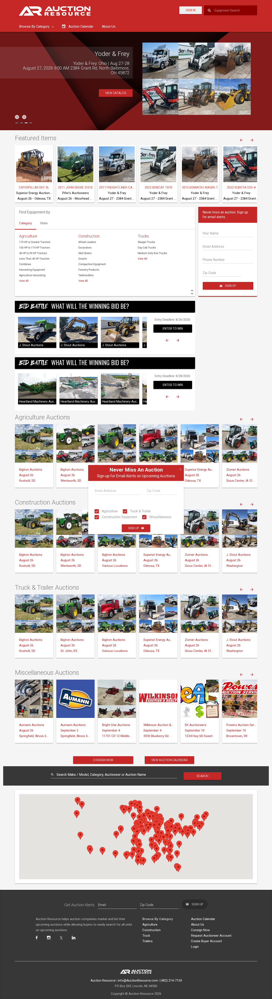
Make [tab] (44, 223)
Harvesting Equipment (32, 269)
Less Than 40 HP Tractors (34, 258)
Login (195, 947)
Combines (25, 264)
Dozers (82, 258)
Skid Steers (85, 253)
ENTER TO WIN (173, 328)
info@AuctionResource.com (138, 980)
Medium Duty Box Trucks (152, 253)
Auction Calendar (203, 919)
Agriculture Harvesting (32, 275)
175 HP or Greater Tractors (34, 242)
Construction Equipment (119, 517)
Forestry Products (88, 269)
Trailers (147, 941)
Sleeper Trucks (146, 242)
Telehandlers (86, 275)
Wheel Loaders (87, 242)
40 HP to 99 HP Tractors (33, 253)
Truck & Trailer (140, 511)
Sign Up (133, 528)
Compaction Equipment (92, 264)
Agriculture (109, 511)
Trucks (143, 236)
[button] (17, 117)
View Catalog (115, 88)
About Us (108, 26)
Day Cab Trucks (147, 247)
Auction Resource (103, 980)
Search (202, 776)
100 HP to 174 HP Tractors (34, 247)
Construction (88, 236)
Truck (146, 936)
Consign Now (103, 760)
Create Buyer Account (206, 941)
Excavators (85, 247)
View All (23, 280)
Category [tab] (25, 223)
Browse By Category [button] (34, 26)
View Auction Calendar (169, 760)
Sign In (191, 10)
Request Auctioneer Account (211, 936)
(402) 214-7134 (171, 980)
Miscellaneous (160, 517)
